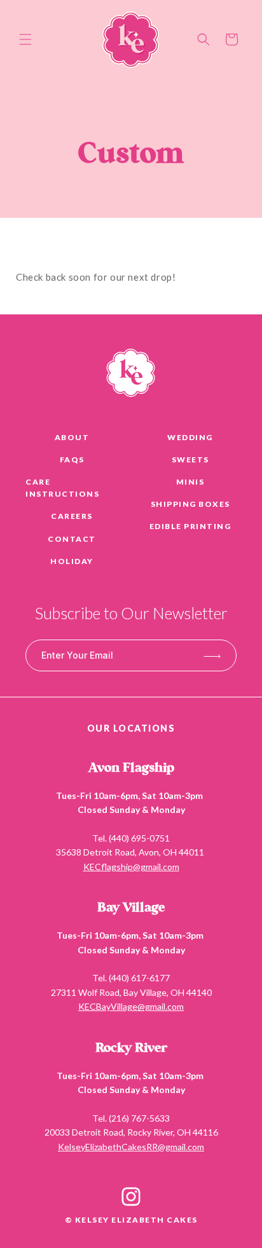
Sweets (190, 459)
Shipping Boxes (190, 504)
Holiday (71, 561)
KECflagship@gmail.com (131, 866)
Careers (72, 516)
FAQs (72, 459)
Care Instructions (62, 488)
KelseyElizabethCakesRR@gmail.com (131, 1146)
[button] (25, 39)
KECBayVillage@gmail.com (131, 1006)
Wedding (190, 437)
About (72, 437)
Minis (190, 481)
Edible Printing (190, 526)
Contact (72, 539)
